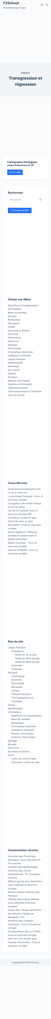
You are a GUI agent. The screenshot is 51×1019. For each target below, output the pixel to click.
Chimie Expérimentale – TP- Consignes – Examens (25, 874)
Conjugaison (17, 651)
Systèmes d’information (23, 737)
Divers (11, 755)
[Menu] (42, 5)
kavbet (11, 910)
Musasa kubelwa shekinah (21, 892)
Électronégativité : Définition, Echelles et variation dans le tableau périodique (23, 536)
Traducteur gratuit (20, 210)
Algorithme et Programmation (23, 305)
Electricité (13, 334)
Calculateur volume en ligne (22, 517)
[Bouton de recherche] (40, 199)
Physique (12, 377)
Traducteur (16, 669)
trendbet (12, 867)
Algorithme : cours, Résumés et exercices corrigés (25, 885)
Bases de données (17, 312)
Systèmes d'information (20, 384)
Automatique (14, 309)
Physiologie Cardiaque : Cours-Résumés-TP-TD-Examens (24, 860)
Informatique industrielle (20, 352)
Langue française (16, 359)
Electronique (14, 337)
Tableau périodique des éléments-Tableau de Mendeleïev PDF (24, 914)
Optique (12, 373)
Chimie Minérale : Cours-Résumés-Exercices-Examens (24, 903)
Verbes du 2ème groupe (27, 658)
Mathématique (15, 362)
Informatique (14, 348)
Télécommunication (18, 387)
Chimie (11, 326)
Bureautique (14, 319)
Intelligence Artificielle (19, 355)
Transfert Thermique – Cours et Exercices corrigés (24, 924)
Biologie (12, 316)
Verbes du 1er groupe (26, 654)
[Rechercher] (47, 5)
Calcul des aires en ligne (20, 521)
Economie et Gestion (18, 330)
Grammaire (17, 665)
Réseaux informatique (19, 380)
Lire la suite (16, 173)
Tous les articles (16, 395)
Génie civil (13, 341)
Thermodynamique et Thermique (24, 391)
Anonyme (13, 870)
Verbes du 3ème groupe (27, 662)
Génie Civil (13, 747)
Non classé (13, 370)
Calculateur (14, 323)
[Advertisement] (25, 36)
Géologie (12, 344)
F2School (11, 3)
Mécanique (13, 366)
